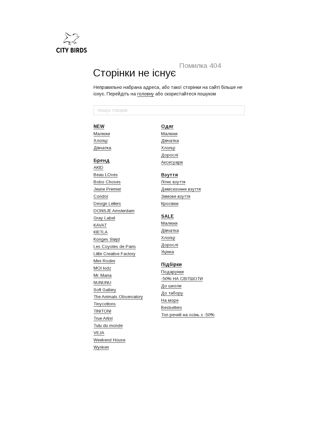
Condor (101, 196)
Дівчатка (102, 147)
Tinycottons (105, 303)
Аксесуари (172, 162)
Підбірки (171, 264)
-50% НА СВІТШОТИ (182, 278)
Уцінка (167, 251)
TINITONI (102, 311)
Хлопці (101, 140)
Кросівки (169, 203)
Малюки (102, 133)
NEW (99, 126)
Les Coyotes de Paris (115, 246)
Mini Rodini (104, 260)
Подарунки (172, 271)
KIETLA (101, 232)
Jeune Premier (107, 189)
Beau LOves (106, 174)
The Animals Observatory (118, 296)
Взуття (169, 174)
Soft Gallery (105, 289)
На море (169, 300)
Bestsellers (171, 307)
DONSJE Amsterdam (114, 210)
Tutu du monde (108, 325)
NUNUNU (102, 282)
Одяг (167, 126)
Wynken (101, 347)
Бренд (102, 160)
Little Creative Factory (115, 253)
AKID (98, 167)
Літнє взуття (173, 181)
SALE (167, 216)
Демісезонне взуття (181, 189)
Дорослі (169, 155)
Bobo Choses (107, 181)
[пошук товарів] (239, 110)
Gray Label (104, 217)
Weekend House (109, 339)
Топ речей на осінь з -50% (188, 314)
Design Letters (107, 203)
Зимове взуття (175, 196)
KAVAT (100, 225)
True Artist (103, 318)
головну (145, 93)
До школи (171, 285)
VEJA (99, 332)
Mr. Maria (103, 275)
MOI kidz (102, 268)
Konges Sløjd (107, 239)
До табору (172, 293)
